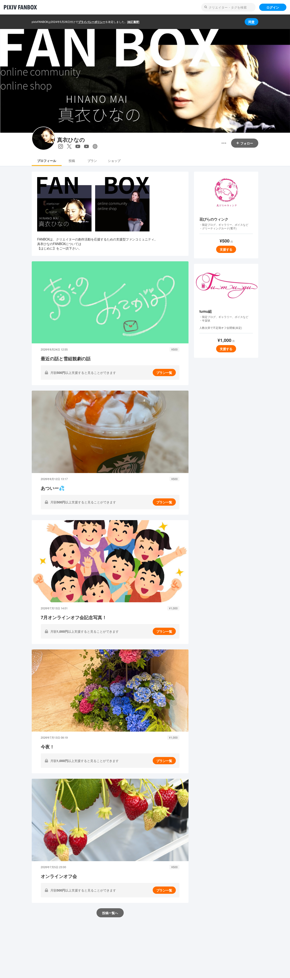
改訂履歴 (133, 22)
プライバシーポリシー (91, 22)
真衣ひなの (71, 139)
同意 (251, 21)
